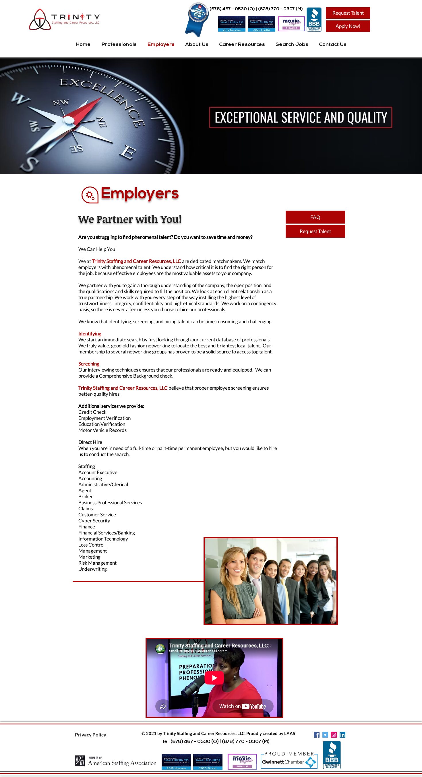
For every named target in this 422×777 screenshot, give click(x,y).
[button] (90, 735)
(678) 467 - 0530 (228, 9)
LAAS (289, 733)
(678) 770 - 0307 (276, 9)
